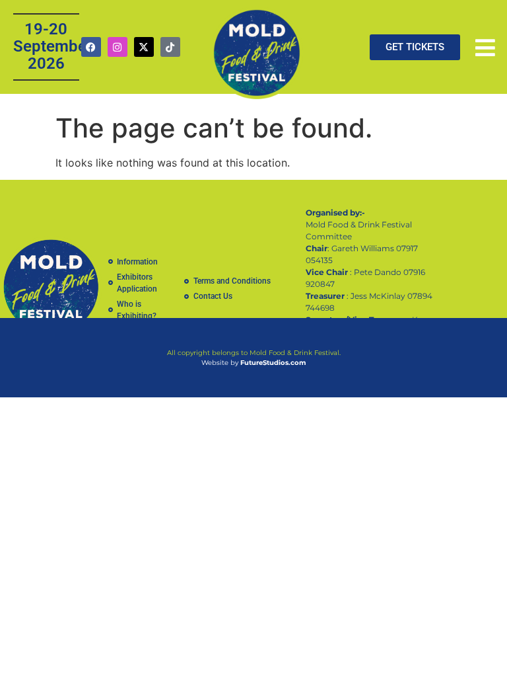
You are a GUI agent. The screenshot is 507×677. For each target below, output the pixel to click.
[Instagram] (117, 47)
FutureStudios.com (273, 362)
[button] (484, 48)
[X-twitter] (144, 47)
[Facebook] (91, 47)
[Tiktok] (170, 47)
